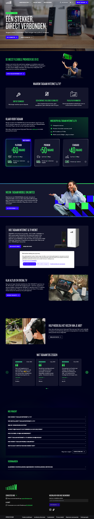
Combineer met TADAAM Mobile (19, 173)
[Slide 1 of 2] (46, 388)
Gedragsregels (84, 517)
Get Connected (11, 37)
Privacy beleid (60, 517)
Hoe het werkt (37, 2)
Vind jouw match (54, 337)
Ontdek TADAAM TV (12, 295)
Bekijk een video (27, 246)
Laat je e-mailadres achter (56, 498)
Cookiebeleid (50, 517)
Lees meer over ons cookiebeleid (29, 260)
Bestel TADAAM (81, 2)
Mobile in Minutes (25, 37)
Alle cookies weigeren (43, 264)
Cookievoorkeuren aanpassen (57, 264)
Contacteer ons (78, 451)
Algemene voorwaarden (72, 517)
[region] (47, 259)
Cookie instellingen (27, 517)
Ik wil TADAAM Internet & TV (14, 73)
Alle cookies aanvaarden (29, 264)
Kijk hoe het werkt (15, 246)
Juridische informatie (39, 517)
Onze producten (24, 2)
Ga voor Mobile (11, 208)
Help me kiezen (48, 2)
